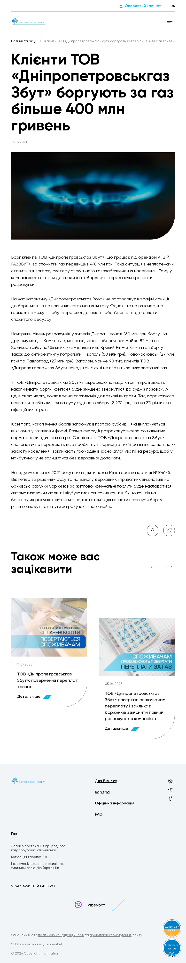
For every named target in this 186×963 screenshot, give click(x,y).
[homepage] (28, 21)
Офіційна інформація (114, 803)
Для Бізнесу (106, 781)
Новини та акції (24, 41)
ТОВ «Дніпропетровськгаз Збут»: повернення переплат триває (47, 680)
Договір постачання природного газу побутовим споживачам (38, 848)
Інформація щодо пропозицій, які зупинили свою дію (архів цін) (37, 866)
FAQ (98, 815)
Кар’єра (102, 792)
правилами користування (111, 935)
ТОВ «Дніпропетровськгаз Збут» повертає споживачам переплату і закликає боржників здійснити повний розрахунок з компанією (135, 706)
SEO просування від (36, 944)
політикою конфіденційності (61, 935)
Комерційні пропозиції (29, 857)
